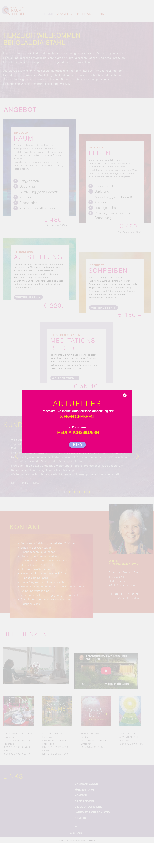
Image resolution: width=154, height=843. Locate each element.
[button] (125, 395)
